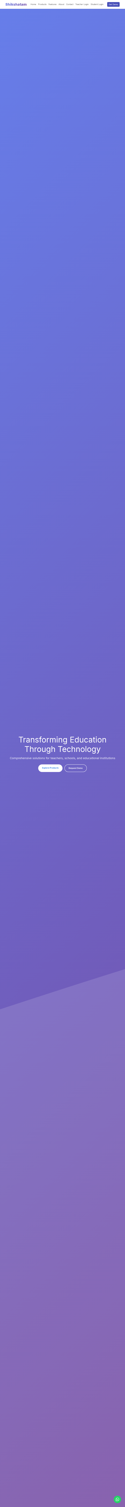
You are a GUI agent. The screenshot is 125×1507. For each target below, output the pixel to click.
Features (52, 4)
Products (42, 4)
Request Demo (76, 768)
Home (33, 4)
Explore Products (50, 768)
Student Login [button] (97, 4)
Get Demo (113, 4)
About (61, 4)
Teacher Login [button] (82, 4)
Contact (69, 4)
